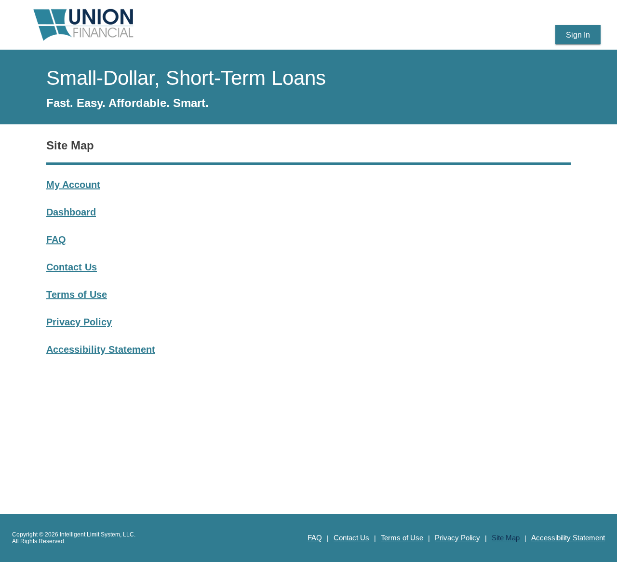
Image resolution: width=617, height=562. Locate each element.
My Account (73, 184)
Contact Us (71, 267)
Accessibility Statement (100, 349)
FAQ (56, 239)
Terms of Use (76, 294)
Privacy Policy (79, 322)
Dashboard (71, 212)
